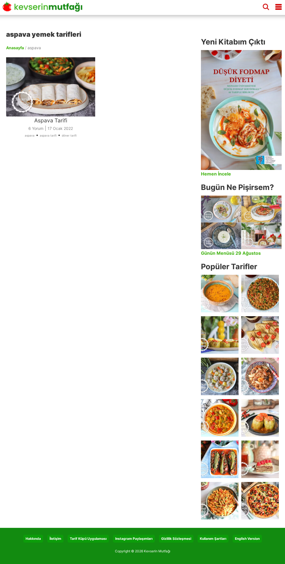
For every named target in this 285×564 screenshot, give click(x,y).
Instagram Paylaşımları (134, 538)
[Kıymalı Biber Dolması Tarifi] (260, 418)
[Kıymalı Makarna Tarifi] (220, 501)
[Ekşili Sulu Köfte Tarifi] (220, 376)
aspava (30, 135)
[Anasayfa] (44, 9)
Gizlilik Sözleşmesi (176, 538)
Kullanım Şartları (213, 538)
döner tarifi (69, 135)
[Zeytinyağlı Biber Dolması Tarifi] (220, 335)
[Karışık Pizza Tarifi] (260, 501)
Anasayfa (15, 47)
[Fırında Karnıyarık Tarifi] (220, 459)
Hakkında (33, 538)
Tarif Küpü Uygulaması (88, 538)
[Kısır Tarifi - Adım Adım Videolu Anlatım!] (260, 293)
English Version (247, 538)
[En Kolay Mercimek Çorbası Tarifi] (220, 293)
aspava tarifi (48, 135)
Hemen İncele (216, 174)
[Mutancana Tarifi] (260, 376)
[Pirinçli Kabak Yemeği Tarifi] (220, 418)
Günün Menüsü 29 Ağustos (231, 253)
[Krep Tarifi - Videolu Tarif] (260, 335)
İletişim (55, 538)
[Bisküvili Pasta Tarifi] (260, 459)
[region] (100, 207)
